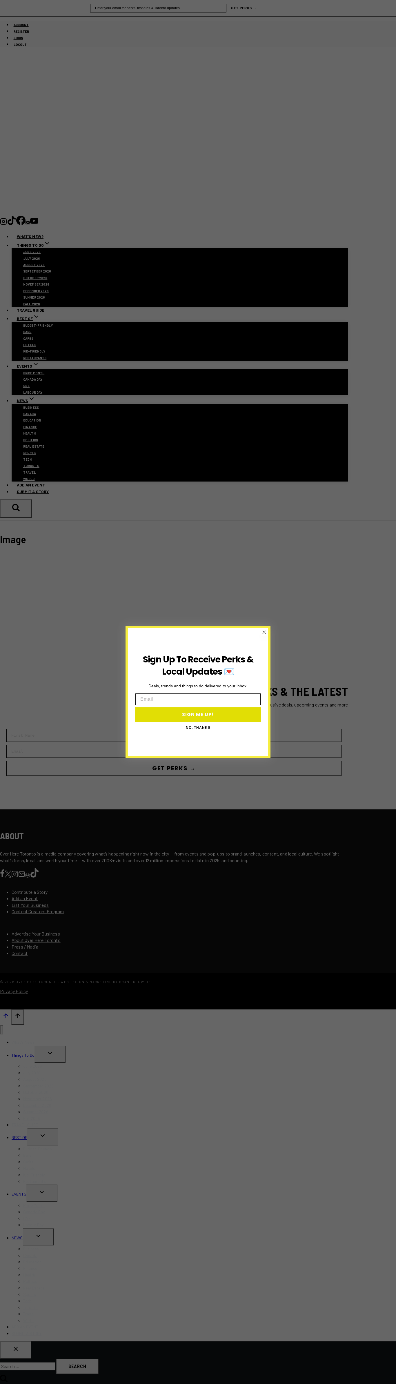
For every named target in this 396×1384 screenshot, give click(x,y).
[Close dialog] (264, 632)
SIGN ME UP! (198, 714)
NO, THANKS (198, 728)
